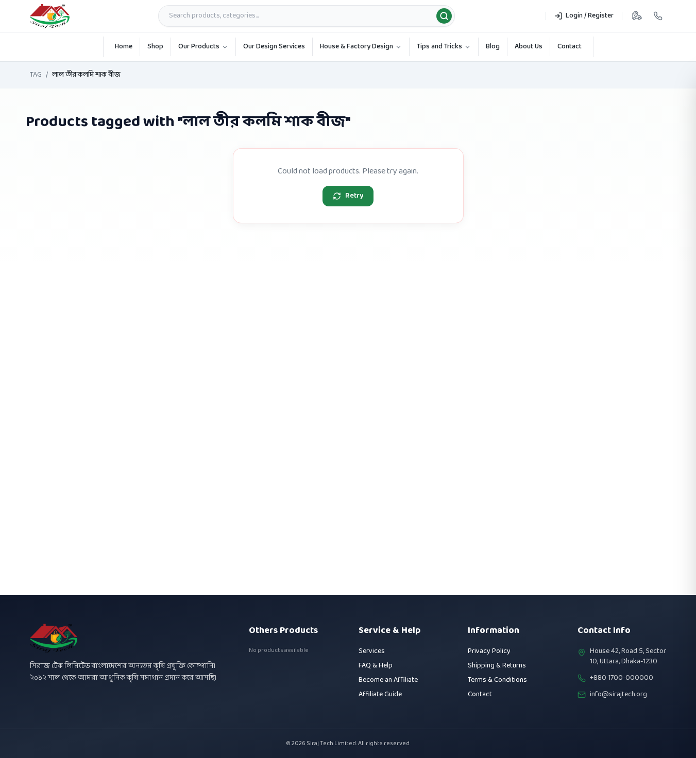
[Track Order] (636, 16)
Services (372, 651)
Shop (155, 46)
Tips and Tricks (439, 46)
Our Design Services (274, 46)
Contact (569, 46)
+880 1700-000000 (621, 678)
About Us (528, 46)
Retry (354, 196)
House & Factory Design (356, 46)
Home (123, 46)
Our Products (198, 46)
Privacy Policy (489, 651)
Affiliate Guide (380, 694)
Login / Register (590, 16)
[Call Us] (658, 16)
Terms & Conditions (497, 680)
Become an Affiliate (388, 680)
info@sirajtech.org (618, 695)
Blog (493, 46)
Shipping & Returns (497, 666)
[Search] (444, 16)
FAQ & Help (376, 666)
